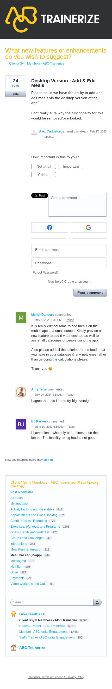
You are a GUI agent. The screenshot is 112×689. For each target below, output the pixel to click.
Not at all (46, 166)
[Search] (97, 602)
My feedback (19, 503)
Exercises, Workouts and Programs (35, 526)
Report (70, 319)
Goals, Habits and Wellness (29, 532)
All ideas (16, 498)
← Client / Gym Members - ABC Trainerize (34, 63)
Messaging (18, 561)
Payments (17, 578)
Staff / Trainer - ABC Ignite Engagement (47, 637)
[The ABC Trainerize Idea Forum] (52, 20)
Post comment (90, 292)
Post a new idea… (23, 492)
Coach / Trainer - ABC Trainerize (42, 626)
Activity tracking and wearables (32, 509)
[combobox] (53, 602)
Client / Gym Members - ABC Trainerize (42, 482)
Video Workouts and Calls (28, 584)
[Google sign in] (88, 227)
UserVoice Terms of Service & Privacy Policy (56, 677)
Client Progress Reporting (28, 521)
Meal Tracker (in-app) (26, 555)
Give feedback (32, 614)
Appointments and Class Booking (34, 515)
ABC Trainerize (32, 648)
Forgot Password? (46, 272)
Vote (16, 94)
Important (73, 166)
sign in (48, 459)
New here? (69, 281)
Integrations (18, 544)
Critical (47, 175)
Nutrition (16, 566)
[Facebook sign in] (49, 227)
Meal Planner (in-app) (25, 549)
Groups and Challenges (27, 538)
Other (14, 572)
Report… (48, 136)
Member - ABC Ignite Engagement (43, 632)
